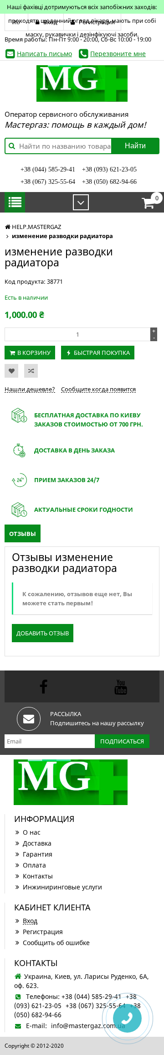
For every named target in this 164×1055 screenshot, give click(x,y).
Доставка (37, 843)
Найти (135, 146)
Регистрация (43, 931)
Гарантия (37, 854)
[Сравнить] (31, 371)
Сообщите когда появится (98, 389)
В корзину (34, 352)
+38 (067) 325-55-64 (47, 181)
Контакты (38, 876)
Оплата (34, 865)
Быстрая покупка (102, 352)
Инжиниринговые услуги (62, 887)
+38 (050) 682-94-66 (109, 181)
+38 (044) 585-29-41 (47, 169)
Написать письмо (44, 53)
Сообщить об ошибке (56, 942)
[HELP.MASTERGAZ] (82, 83)
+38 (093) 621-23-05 (109, 169)
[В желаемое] (11, 371)
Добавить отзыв (42, 633)
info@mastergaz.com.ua (88, 1025)
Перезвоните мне (118, 53)
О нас (32, 832)
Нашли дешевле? (30, 389)
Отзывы (22, 534)
